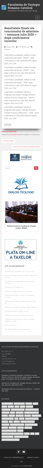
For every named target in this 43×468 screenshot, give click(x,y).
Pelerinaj (16, 421)
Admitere (7, 49)
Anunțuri (10, 406)
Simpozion (28, 427)
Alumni (4, 406)
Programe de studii (31, 424)
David (30, 466)
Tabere (27, 434)
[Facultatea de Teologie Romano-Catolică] (4, 7)
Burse (17, 406)
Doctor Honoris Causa (31, 412)
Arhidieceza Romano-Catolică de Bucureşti (19, 315)
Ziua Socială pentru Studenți (10, 440)
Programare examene (17, 424)
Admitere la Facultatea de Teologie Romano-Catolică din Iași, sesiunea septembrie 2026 (21, 384)
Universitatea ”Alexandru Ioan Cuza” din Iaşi (19, 271)
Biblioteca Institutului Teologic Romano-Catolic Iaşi (21, 302)
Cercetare (29, 406)
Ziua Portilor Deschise (21, 437)
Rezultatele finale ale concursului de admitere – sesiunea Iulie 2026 (21, 390)
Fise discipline (36, 415)
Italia (16, 418)
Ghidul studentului (7, 418)
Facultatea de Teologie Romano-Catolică (24, 6)
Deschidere (19, 412)
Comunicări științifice (18, 409)
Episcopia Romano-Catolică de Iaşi (16, 311)
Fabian (26, 466)
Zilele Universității (7, 437)
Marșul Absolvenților (32, 418)
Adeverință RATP (19, 403)
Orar (10, 421)
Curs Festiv (5, 412)
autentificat (14, 135)
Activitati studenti (7, 403)
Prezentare (5, 424)
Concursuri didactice (32, 409)
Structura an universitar (9, 431)
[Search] (36, 168)
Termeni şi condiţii (33, 457)
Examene (27, 415)
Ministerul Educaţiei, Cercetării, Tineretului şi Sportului (19, 296)
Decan (12, 412)
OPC (21, 462)
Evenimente (19, 415)
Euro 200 (11, 415)
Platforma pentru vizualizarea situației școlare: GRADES (21, 227)
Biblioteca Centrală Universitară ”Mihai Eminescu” (21, 307)
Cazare (22, 406)
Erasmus (4, 415)
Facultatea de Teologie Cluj (14, 287)
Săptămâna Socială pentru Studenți (12, 434)
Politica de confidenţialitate (14, 457)
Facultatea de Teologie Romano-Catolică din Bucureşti (20, 282)
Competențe (6, 409)
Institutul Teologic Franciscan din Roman (18, 291)
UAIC (37, 434)
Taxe (32, 434)
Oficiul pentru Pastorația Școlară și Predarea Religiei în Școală (20, 320)
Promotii (4, 427)
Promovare (12, 427)
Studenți (20, 431)
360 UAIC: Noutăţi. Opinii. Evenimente (17, 329)
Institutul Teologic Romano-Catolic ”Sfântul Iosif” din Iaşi (21, 276)
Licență (22, 418)
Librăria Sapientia (10, 325)
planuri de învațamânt (27, 421)
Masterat (5, 421)
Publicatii (20, 427)
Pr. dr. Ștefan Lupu (23, 47)
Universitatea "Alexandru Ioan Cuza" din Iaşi (22, 11)
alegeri (35, 403)
